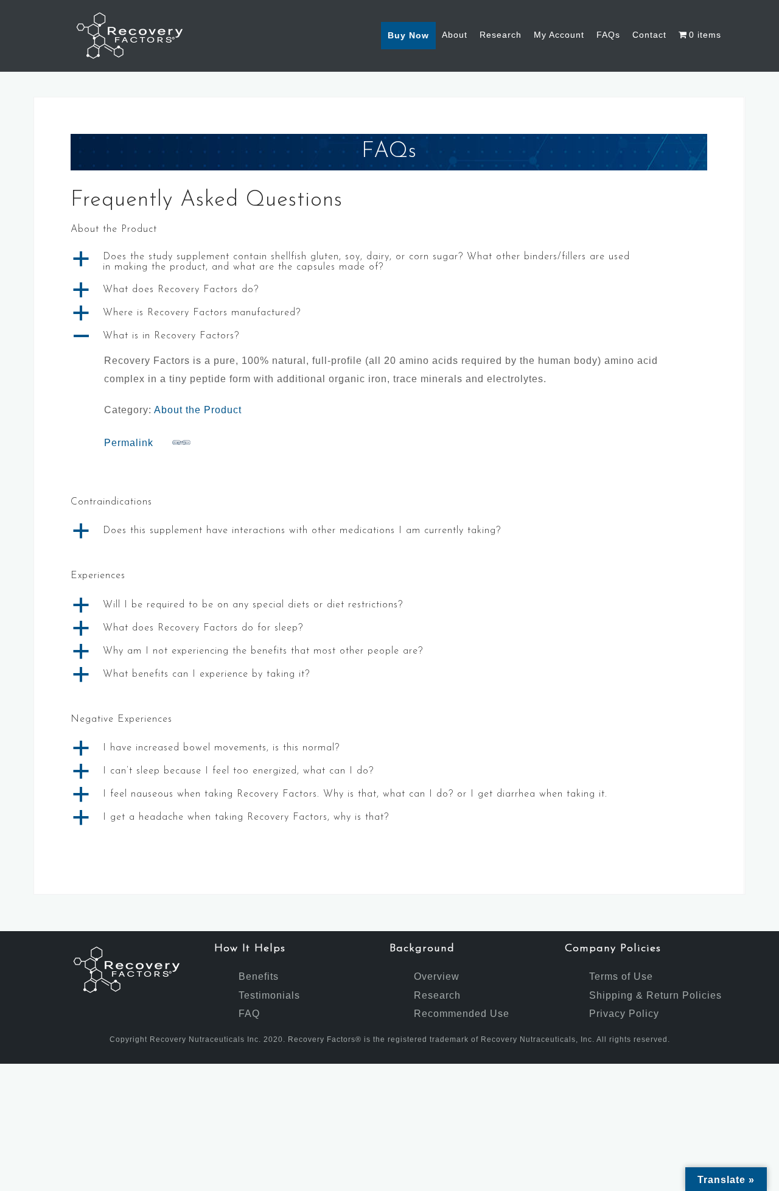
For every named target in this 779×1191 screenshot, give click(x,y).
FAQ (249, 1013)
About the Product (198, 410)
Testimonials (269, 995)
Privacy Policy (624, 1013)
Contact (649, 35)
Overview (436, 976)
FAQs (608, 35)
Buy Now (408, 35)
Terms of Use (621, 976)
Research (501, 35)
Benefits (259, 976)
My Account (559, 35)
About (454, 35)
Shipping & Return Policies (655, 995)
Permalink (128, 443)
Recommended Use (461, 1013)
